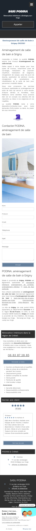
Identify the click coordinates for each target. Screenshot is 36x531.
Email (4, 222)
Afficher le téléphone (20, 465)
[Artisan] (18, 117)
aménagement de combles (22, 285)
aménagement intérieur (11, 287)
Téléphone (6, 230)
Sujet (4, 238)
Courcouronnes (28, 300)
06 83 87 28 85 (18, 355)
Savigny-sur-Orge (8, 300)
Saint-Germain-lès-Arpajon (24, 298)
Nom (4, 206)
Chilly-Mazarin (23, 302)
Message (5, 247)
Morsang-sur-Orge (9, 302)
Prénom (5, 214)
